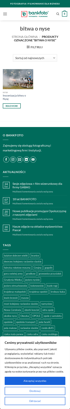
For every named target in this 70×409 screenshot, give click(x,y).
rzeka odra (32, 334)
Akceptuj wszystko (35, 380)
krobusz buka (58, 291)
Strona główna (25, 36)
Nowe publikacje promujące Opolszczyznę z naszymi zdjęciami (39, 212)
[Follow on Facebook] (6, 159)
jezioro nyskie (32, 279)
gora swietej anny (13, 273)
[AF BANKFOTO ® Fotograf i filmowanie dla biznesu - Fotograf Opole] (35, 14)
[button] (5, 13)
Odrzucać (35, 400)
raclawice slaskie (29, 327)
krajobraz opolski (38, 291)
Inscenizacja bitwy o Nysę (14, 97)
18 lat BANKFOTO (24, 199)
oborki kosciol (31, 309)
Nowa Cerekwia (12, 309)
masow (25, 297)
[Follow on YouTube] (33, 159)
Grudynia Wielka (13, 279)
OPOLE (36, 315)
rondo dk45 (47, 327)
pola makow (10, 327)
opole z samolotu (53, 315)
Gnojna (37, 267)
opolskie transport (25, 322)
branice (35, 255)
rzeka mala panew (13, 334)
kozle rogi (52, 285)
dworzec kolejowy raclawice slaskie (22, 261)
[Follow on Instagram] (13, 159)
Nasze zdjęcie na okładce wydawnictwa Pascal (37, 228)
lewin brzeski (11, 297)
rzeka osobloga (49, 334)
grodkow (30, 273)
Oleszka (24, 315)
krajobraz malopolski (15, 291)
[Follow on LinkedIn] (26, 159)
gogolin (48, 267)
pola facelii (44, 322)
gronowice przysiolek (50, 273)
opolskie (8, 322)
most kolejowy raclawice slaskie (21, 303)
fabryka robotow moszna (17, 267)
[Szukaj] (57, 14)
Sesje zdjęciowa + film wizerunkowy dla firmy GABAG (37, 185)
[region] (35, 372)
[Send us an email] (20, 159)
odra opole (48, 309)
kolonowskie (37, 285)
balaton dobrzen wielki (16, 255)
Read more (12, 106)
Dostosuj (35, 390)
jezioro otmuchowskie (15, 285)
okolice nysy (10, 315)
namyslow (46, 303)
